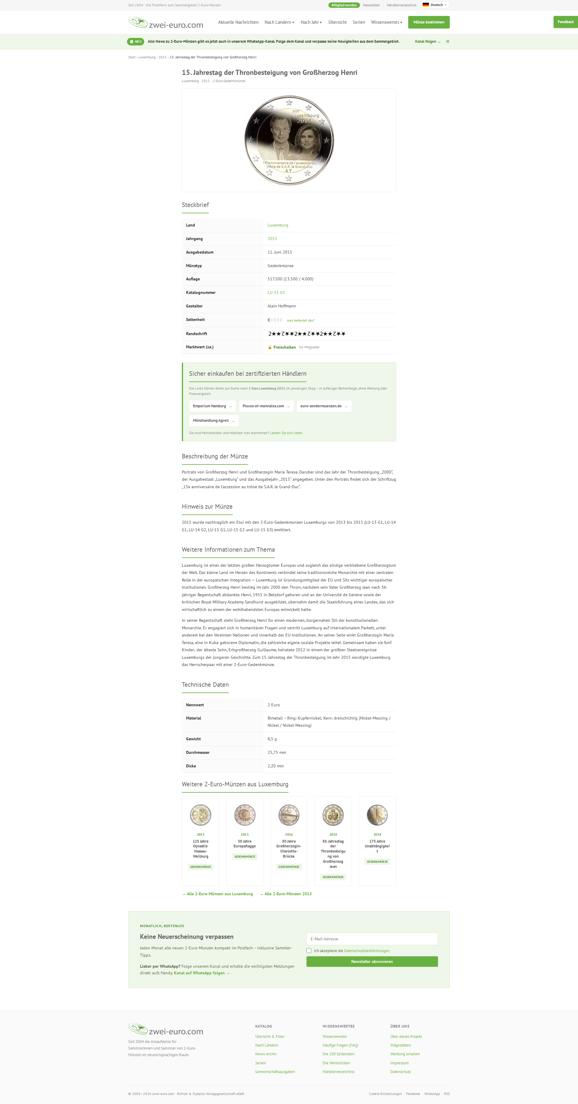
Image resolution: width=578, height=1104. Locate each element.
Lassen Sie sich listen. (286, 432)
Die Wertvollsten (336, 1062)
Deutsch (438, 4)
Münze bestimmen (429, 22)
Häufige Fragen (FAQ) (341, 1045)
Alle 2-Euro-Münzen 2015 (288, 893)
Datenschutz (400, 1071)
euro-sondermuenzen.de (324, 406)
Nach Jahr (310, 22)
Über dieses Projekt (406, 1036)
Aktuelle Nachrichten (238, 22)
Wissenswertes (385, 22)
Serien (359, 22)
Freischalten (294, 347)
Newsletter (371, 5)
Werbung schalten (405, 1053)
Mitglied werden (344, 5)
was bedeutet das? (301, 320)
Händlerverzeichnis (401, 5)
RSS (447, 1093)
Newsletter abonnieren (372, 961)
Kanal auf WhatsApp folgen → (202, 973)
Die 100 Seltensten (338, 1053)
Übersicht (337, 22)
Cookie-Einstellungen (385, 1093)
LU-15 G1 (276, 292)
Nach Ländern (278, 22)
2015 (162, 57)
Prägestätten (400, 1045)
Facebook (413, 1093)
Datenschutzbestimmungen (367, 950)
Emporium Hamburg (212, 406)
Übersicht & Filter (269, 1036)
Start (131, 57)
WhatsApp (432, 1093)
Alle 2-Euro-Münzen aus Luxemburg (220, 893)
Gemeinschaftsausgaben (275, 1071)
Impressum (399, 1062)
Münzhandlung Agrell (214, 420)
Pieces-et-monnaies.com (266, 406)
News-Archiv (265, 1053)
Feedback (566, 21)
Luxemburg (146, 57)
